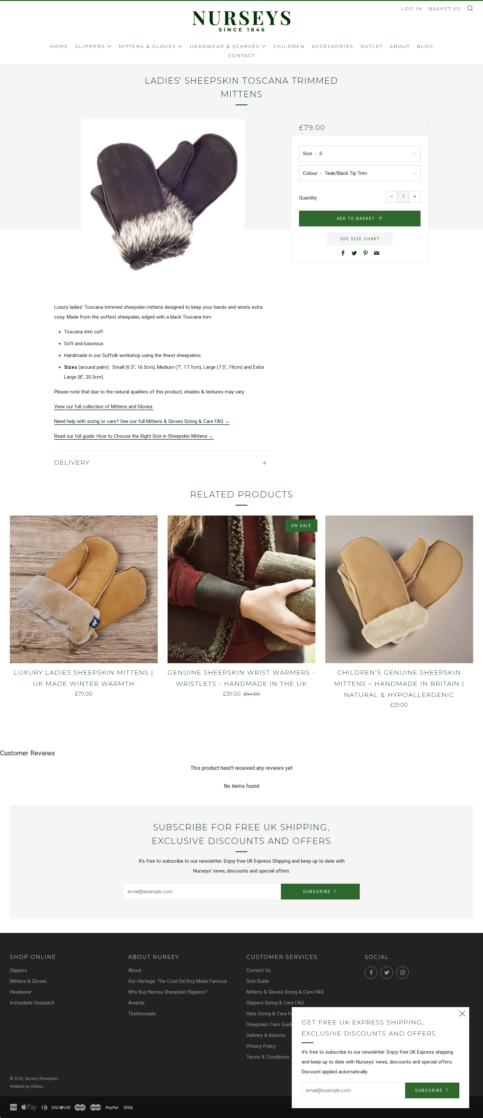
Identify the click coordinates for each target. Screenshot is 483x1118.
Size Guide (257, 981)
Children (289, 46)
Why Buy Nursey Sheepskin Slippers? (167, 992)
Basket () (444, 8)
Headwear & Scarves (225, 46)
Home (59, 46)
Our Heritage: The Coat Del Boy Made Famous (177, 981)
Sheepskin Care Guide (269, 1024)
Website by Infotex (26, 1086)
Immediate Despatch (32, 1003)
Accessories (333, 46)
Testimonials (142, 1014)
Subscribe (317, 891)
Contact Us (258, 970)
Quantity (308, 198)
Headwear (21, 992)
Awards (136, 1003)
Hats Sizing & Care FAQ (271, 1014)
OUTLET (371, 46)
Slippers (90, 46)
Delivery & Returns (266, 1035)
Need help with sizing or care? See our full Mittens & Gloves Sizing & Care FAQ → (142, 421)
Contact (241, 55)
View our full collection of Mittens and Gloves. (103, 407)
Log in (412, 8)
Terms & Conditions (267, 1057)
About (400, 46)
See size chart (360, 238)
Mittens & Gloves (147, 46)
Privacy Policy (261, 1046)
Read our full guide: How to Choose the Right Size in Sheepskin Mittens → (134, 436)
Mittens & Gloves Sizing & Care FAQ (285, 992)
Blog (425, 46)
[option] (162, 201)
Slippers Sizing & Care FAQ (275, 1003)
